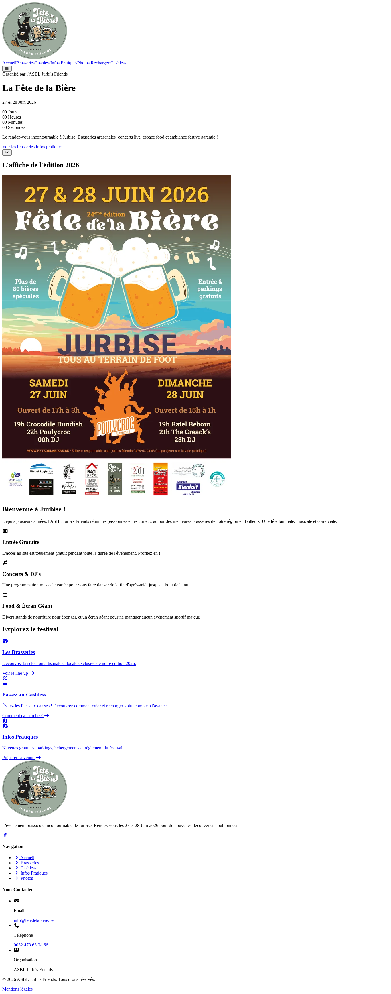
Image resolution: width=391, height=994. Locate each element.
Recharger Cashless (108, 62)
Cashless (42, 62)
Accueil (9, 62)
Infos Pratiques (63, 62)
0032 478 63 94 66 (31, 944)
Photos (83, 62)
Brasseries (25, 62)
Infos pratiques (49, 146)
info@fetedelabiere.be (34, 920)
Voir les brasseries (19, 146)
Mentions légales (17, 989)
